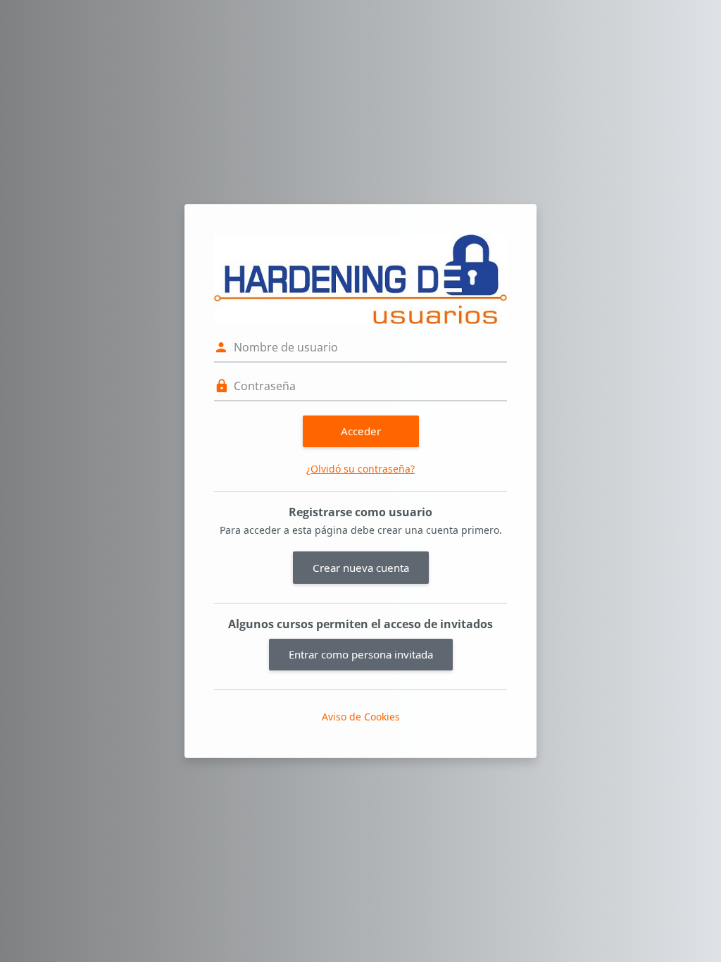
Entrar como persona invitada (361, 654)
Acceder (361, 431)
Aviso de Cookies (361, 716)
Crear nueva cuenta (361, 568)
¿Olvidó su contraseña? (360, 468)
